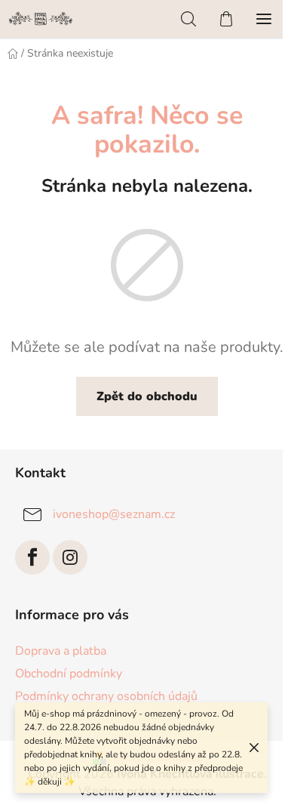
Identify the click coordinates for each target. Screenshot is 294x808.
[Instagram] (70, 557)
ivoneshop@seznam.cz (114, 514)
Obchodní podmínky (68, 673)
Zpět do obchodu (147, 396)
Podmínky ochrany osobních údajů (106, 696)
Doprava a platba (60, 651)
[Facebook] (32, 557)
